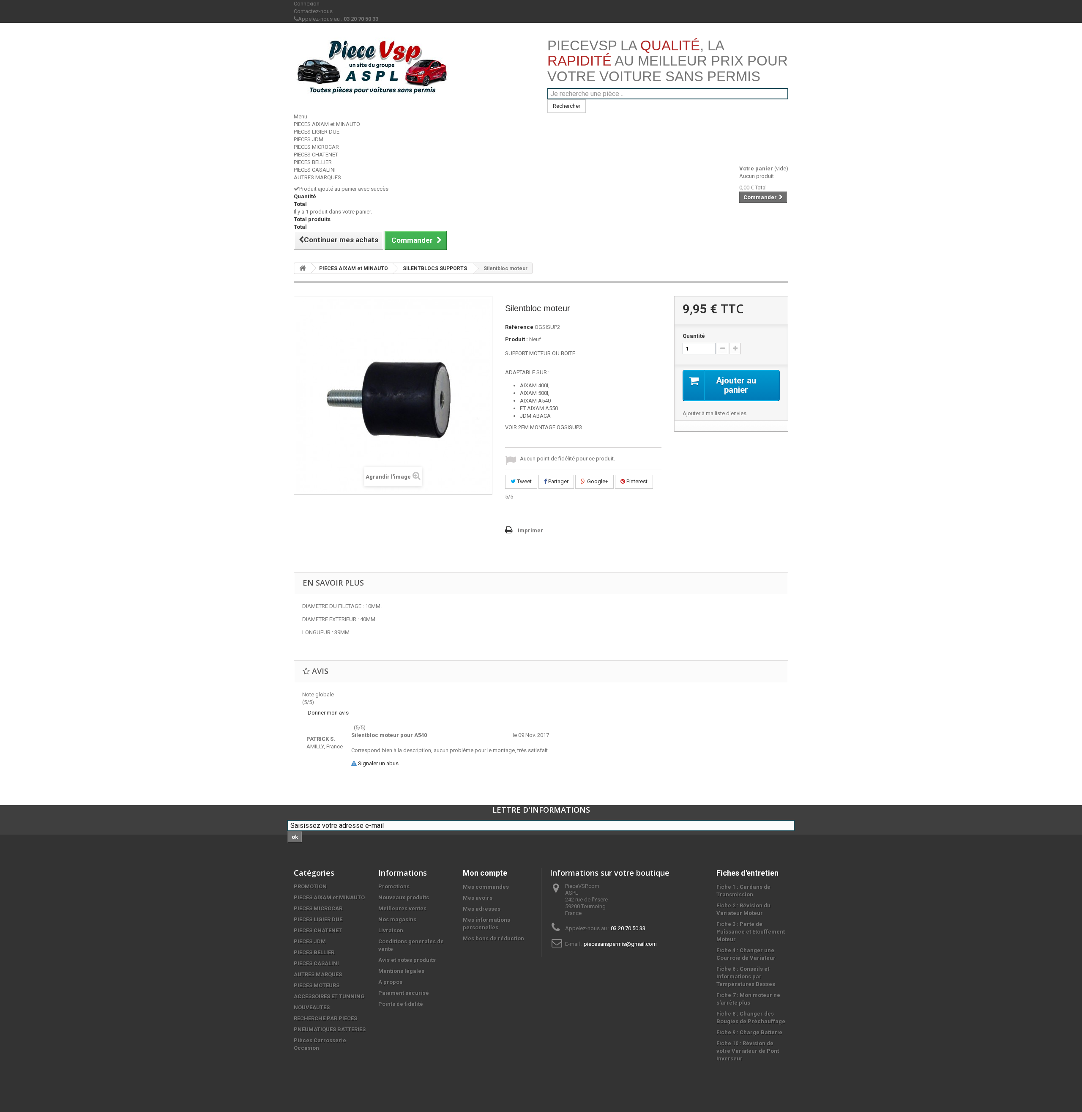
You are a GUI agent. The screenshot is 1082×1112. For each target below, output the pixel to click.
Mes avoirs (477, 898)
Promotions (394, 886)
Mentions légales (401, 971)
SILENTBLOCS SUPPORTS (435, 268)
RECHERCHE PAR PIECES (325, 1018)
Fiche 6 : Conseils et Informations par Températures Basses (745, 976)
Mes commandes (486, 887)
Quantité (694, 336)
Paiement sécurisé (403, 993)
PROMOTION (310, 886)
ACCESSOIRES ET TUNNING (329, 996)
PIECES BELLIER (313, 162)
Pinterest (636, 481)
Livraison (390, 930)
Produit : (516, 339)
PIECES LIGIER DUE (316, 132)
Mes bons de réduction (493, 938)
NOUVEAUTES (312, 1007)
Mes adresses (481, 909)
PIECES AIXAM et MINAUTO (327, 124)
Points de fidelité (400, 1004)
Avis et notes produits (407, 960)
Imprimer (530, 530)
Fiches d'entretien (747, 872)
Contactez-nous (313, 11)
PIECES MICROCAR (316, 147)
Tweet (524, 481)
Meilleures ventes (402, 908)
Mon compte (485, 872)
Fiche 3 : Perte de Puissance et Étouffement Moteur (750, 931)
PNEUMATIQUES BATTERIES (330, 1029)
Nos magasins (397, 919)
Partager (557, 481)
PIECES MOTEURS (316, 985)
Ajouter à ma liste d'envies (714, 413)
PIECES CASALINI (315, 170)
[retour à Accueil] (303, 268)
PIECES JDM (308, 139)
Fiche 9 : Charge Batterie (749, 1032)
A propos (390, 982)
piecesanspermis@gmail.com (620, 944)
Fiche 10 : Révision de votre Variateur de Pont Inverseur (747, 1051)
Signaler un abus (378, 763)
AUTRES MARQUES (317, 177)
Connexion (307, 3)
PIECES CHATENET (316, 154)
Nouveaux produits (403, 897)
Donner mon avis (328, 712)
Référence (519, 327)
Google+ (597, 481)
